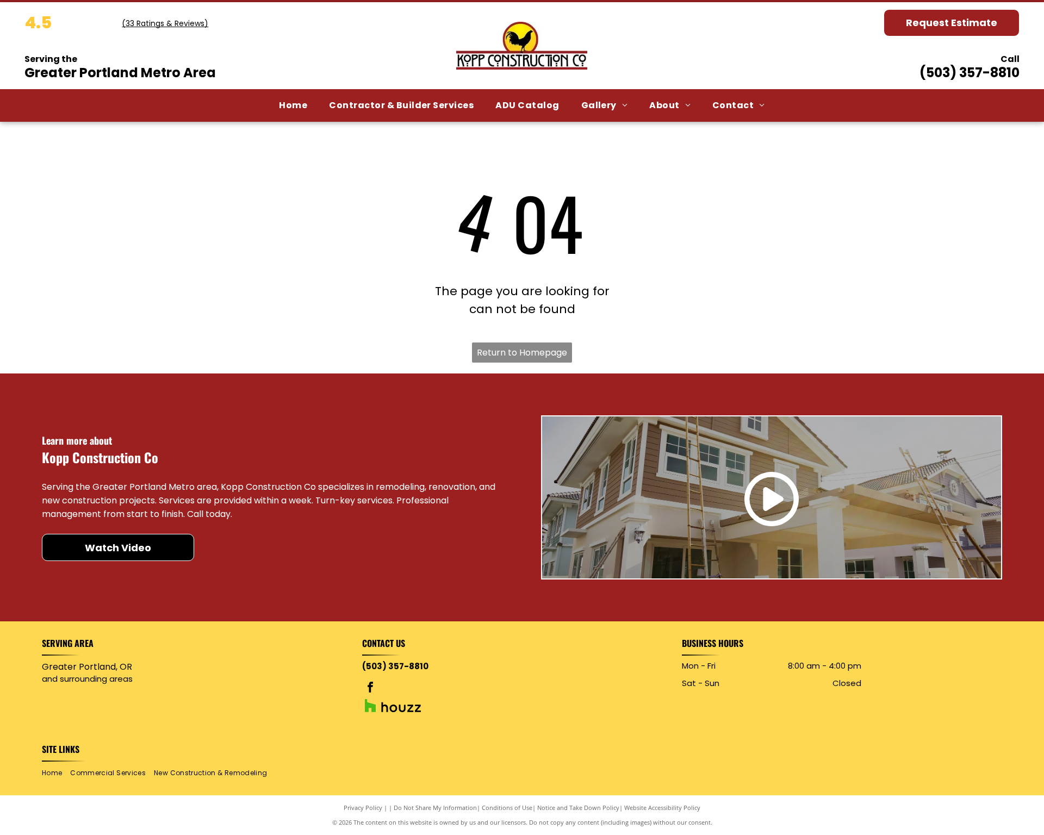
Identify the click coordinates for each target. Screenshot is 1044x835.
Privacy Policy (363, 807)
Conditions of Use (507, 807)
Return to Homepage (522, 352)
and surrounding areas (87, 678)
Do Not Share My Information (435, 807)
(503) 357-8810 (969, 73)
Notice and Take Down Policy (578, 807)
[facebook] (370, 688)
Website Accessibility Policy (662, 807)
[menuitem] (293, 105)
